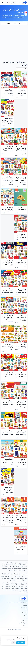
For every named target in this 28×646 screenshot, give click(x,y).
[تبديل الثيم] (13, 2)
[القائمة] (2, 2)
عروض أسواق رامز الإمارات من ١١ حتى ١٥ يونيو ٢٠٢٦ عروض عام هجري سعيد (21, 318)
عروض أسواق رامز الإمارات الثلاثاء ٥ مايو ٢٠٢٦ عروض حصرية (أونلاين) (21, 462)
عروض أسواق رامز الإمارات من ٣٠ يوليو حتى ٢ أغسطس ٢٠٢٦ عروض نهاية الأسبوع (7, 121)
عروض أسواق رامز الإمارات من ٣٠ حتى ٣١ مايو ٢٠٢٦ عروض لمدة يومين (8, 375)
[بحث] (18, 2)
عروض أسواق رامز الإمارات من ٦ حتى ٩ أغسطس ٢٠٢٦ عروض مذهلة (8, 93)
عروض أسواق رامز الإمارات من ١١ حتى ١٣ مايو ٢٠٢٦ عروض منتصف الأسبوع (21, 433)
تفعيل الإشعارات (20, 642)
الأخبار (25, 615)
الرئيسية (24, 23)
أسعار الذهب (24, 612)
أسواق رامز (15, 23)
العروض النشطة (23, 607)
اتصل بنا (25, 625)
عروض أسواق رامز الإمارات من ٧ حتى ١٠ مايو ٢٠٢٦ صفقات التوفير (7, 432)
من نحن (25, 618)
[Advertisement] (14, 41)
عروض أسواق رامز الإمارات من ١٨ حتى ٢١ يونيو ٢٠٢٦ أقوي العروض (7, 290)
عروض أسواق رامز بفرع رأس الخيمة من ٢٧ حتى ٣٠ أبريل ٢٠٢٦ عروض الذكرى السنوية (21, 518)
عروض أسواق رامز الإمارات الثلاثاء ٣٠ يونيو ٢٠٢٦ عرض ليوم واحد (21, 236)
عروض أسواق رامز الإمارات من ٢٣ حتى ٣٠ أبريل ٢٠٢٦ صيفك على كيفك (21, 548)
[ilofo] (24, 2)
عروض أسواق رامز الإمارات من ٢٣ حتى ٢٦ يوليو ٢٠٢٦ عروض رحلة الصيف (8, 149)
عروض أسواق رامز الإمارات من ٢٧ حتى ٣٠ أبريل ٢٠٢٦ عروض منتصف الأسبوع (8, 490)
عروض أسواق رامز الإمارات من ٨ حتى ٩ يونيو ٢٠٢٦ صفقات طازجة (20, 346)
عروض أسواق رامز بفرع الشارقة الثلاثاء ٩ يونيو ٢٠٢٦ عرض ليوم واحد (7, 317)
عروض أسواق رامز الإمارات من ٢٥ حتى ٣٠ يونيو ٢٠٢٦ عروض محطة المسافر (7, 263)
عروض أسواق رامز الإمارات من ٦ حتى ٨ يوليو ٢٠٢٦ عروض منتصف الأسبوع (7, 179)
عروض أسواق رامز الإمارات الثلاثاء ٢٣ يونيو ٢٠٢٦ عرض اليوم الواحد (21, 290)
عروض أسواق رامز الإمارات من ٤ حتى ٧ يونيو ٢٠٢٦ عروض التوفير (20, 374)
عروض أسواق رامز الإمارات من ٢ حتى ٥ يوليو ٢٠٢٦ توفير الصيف (7, 209)
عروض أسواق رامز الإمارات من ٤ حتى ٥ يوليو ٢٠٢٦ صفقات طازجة (20, 209)
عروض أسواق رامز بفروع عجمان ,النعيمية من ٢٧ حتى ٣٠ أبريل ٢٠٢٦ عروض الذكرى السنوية (7, 518)
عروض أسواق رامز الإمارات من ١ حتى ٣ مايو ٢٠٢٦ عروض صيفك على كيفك (7, 462)
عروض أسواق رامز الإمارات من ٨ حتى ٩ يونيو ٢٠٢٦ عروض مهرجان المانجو (7, 347)
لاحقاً (13, 642)
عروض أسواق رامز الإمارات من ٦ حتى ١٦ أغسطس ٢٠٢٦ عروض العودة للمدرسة (21, 93)
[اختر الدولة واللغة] (9, 2)
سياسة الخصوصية (23, 620)
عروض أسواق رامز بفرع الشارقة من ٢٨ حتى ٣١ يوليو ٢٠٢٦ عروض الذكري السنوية (21, 149)
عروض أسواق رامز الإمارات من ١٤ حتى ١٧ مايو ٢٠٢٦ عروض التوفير (7, 402)
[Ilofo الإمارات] (23, 598)
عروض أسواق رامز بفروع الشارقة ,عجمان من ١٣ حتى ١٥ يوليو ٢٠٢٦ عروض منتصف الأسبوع (20, 179)
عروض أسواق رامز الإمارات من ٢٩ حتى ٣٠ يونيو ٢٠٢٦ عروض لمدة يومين (21, 263)
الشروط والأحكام (23, 623)
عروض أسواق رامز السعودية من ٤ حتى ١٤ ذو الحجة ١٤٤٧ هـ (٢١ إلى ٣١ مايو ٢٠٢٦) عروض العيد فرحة (20, 404)
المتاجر (20, 23)
